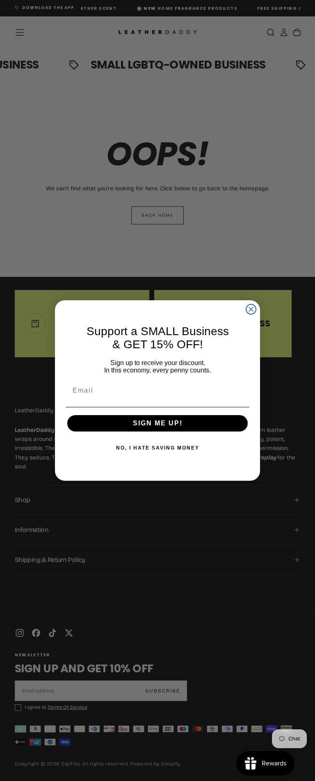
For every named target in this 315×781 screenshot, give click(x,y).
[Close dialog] (251, 309)
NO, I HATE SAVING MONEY (157, 448)
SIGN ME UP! (158, 423)
